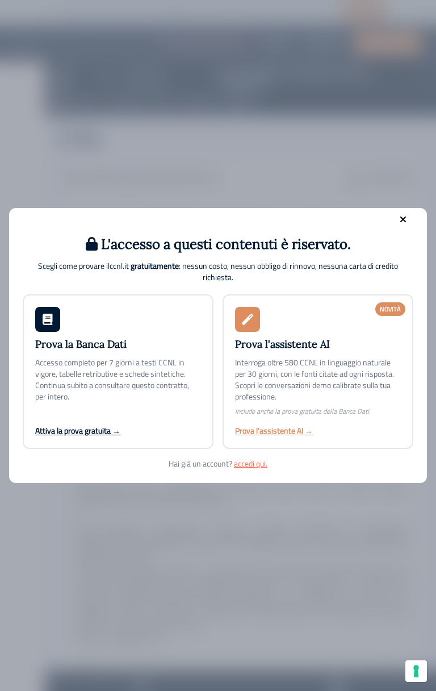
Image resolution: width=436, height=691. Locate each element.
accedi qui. (250, 463)
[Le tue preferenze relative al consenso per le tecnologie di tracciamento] (416, 671)
